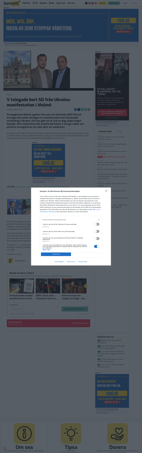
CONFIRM (56, 254)
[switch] (96, 224)
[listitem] (71, 220)
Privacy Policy (82, 261)
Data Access (71, 261)
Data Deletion (59, 261)
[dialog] (71, 226)
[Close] (107, 191)
